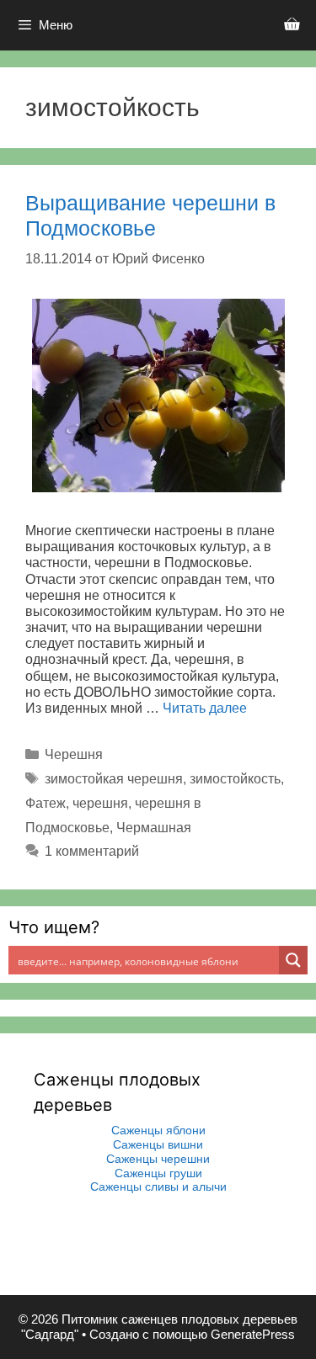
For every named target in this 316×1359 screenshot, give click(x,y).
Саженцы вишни (158, 1144)
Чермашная (153, 827)
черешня (100, 803)
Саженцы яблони (158, 1130)
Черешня (74, 754)
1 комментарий (92, 851)
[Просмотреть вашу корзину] (291, 25)
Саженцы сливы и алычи (158, 1186)
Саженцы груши (158, 1173)
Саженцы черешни (158, 1158)
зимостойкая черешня (114, 779)
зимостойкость (235, 779)
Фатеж (45, 803)
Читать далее (205, 708)
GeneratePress (253, 1334)
